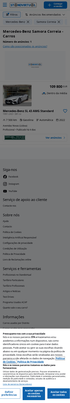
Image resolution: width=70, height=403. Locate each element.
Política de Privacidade (30, 361)
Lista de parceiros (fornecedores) (17, 384)
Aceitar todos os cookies (59, 393)
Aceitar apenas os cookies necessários (34, 393)
